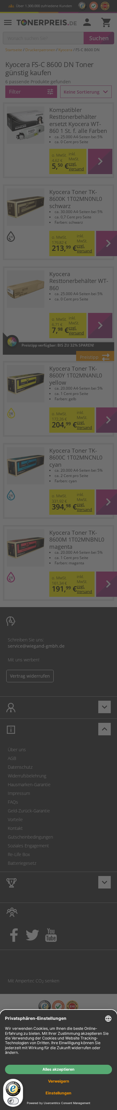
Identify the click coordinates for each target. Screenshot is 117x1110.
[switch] (13, 1101)
